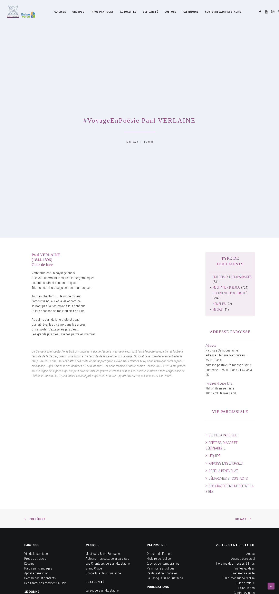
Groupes (78, 11)
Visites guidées (244, 568)
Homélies (219, 304)
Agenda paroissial (243, 559)
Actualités (128, 11)
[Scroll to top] (271, 586)
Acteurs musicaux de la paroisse (107, 559)
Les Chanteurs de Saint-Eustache (108, 563)
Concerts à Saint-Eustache (103, 573)
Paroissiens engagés (226, 463)
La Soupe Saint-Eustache (102, 590)
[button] (260, 11)
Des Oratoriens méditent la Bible (229, 489)
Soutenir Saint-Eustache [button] (223, 11)
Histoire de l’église (159, 559)
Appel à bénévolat (223, 471)
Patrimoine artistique (160, 568)
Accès (250, 554)
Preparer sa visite (243, 573)
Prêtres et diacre (35, 559)
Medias (218, 309)
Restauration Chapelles (162, 573)
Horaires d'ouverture (218, 383)
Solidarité (150, 11)
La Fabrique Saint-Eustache (165, 578)
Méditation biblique (226, 287)
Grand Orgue (94, 568)
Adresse (211, 345)
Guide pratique (245, 583)
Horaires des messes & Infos (235, 563)
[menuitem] (60, 11)
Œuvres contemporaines (163, 563)
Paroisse (60, 11)
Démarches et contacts (228, 478)
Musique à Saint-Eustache (103, 554)
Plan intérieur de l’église (239, 578)
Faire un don (246, 588)
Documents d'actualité (230, 293)
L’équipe (214, 456)
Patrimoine (191, 11)
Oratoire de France (159, 554)
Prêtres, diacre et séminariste (221, 445)
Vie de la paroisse (223, 435)
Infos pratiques (102, 11)
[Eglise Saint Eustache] (21, 12)
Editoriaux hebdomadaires (232, 277)
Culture (170, 11)
